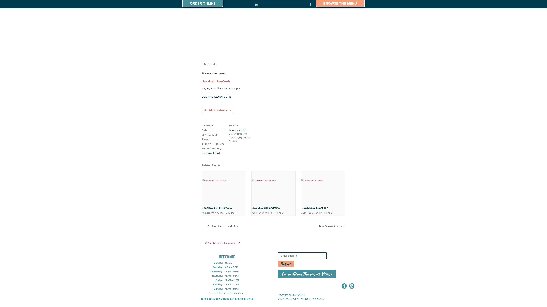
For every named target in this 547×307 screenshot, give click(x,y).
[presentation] (224, 187)
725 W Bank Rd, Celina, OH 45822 (222, 249)
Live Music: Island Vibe (266, 207)
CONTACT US (353, 14)
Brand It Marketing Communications (309, 298)
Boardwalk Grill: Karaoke (217, 207)
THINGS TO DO (310, 14)
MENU (207, 14)
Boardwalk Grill (211, 153)
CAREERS (332, 14)
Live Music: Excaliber (314, 207)
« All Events (209, 64)
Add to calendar (218, 110)
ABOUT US (191, 14)
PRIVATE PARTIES (228, 14)
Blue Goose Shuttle (331, 226)
